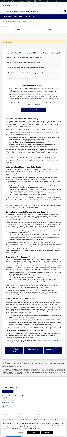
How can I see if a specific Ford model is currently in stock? (24, 62)
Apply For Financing (39, 417)
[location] (33, 1)
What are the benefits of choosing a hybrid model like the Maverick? (27, 67)
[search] (65, 6)
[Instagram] (7, 406)
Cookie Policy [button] (6, 428)
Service (21, 414)
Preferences (20, 432)
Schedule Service (22, 417)
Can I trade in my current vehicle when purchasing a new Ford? (25, 73)
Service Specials (22, 419)
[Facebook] (3, 406)
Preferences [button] (39, 428)
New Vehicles (5, 417)
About (51, 414)
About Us (51, 417)
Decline (33, 432)
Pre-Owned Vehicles (7, 419)
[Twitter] (10, 406)
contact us (50, 340)
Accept (47, 432)
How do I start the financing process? (18, 78)
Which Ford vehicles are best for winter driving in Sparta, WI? (25, 57)
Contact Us (9, 391)
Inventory (6, 414)
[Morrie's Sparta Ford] (6, 5)
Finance (37, 414)
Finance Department (39, 419)
